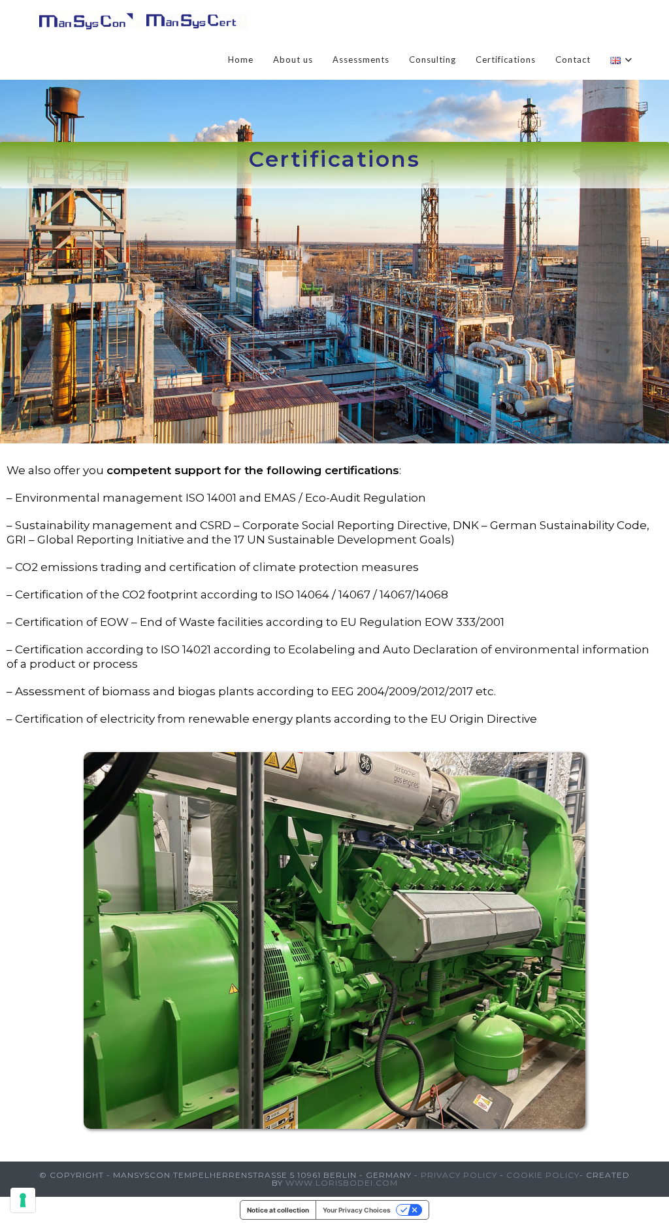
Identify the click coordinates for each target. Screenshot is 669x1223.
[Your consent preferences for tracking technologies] (22, 1200)
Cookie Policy (542, 1175)
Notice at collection (278, 1210)
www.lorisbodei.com (342, 1183)
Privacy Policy (459, 1175)
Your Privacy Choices (357, 1210)
